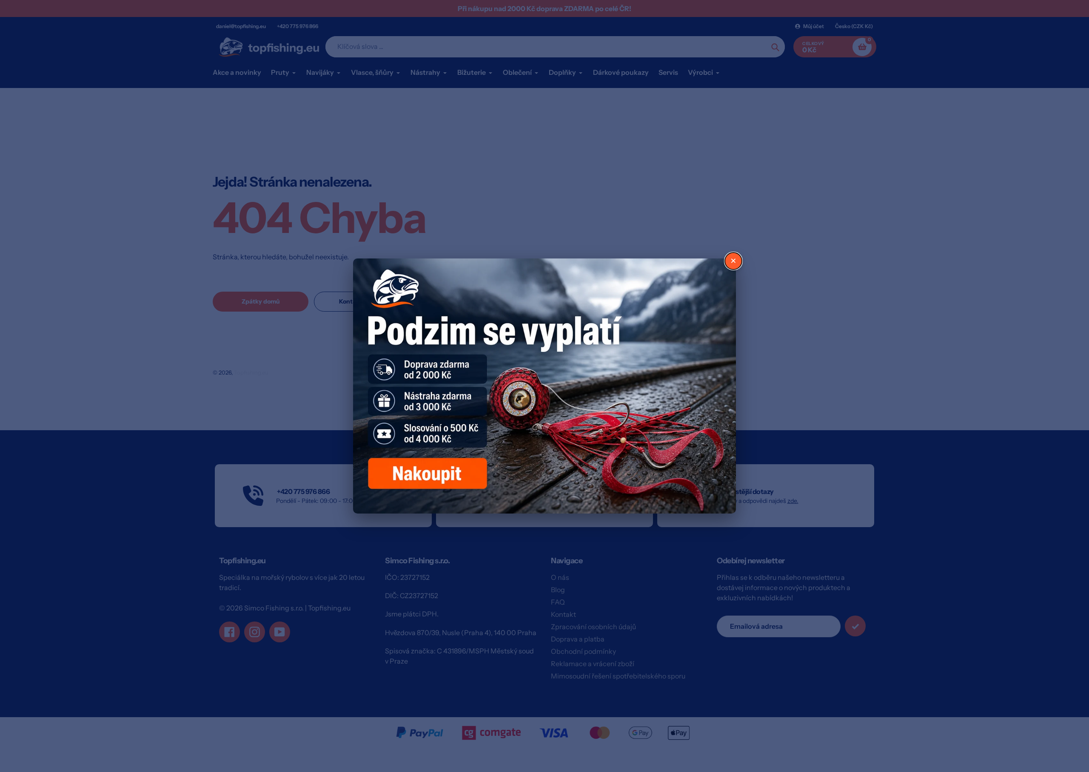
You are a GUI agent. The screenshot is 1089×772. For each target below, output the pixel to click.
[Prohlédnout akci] (544, 386)
